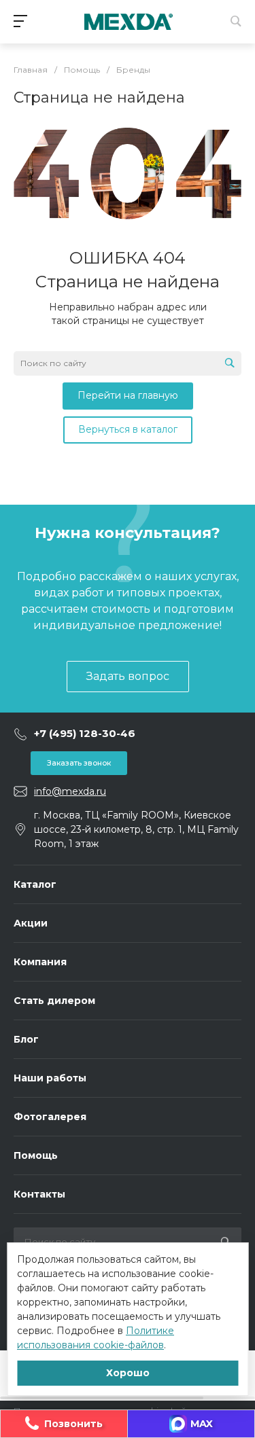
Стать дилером (54, 1000)
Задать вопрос (127, 676)
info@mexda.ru (70, 791)
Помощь (36, 1155)
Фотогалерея (50, 1117)
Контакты (39, 1194)
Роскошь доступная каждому (128, 21)
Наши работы (50, 1078)
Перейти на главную (128, 395)
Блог (26, 1039)
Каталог (35, 884)
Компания (40, 962)
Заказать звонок (79, 763)
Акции (31, 923)
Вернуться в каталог (127, 429)
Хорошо (128, 1373)
